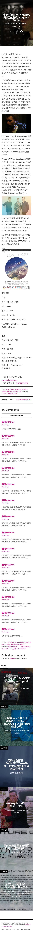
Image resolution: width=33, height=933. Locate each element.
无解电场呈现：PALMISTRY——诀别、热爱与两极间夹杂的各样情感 (16, 764)
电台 (22, 929)
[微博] (21, 31)
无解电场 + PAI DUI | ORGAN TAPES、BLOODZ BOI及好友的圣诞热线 (16, 722)
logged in (12, 658)
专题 (18, 929)
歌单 (29, 929)
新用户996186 (8, 435)
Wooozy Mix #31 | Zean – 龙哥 (16, 804)
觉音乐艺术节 (17, 391)
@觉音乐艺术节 (22, 383)
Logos (12, 389)
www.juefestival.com (9, 380)
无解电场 (9, 391)
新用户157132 (8, 422)
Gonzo (16, 26)
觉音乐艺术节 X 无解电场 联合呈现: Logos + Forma (16, 17)
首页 (3, 929)
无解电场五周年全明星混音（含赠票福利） (16, 847)
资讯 (7, 929)
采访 (10, 929)
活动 (15, 394)
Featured (4, 394)
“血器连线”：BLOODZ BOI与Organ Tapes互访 (16, 681)
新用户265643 (8, 629)
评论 (14, 929)
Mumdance (18, 389)
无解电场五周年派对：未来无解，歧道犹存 (16, 885)
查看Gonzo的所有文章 (23, 399)
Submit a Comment (16, 415)
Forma (7, 389)
